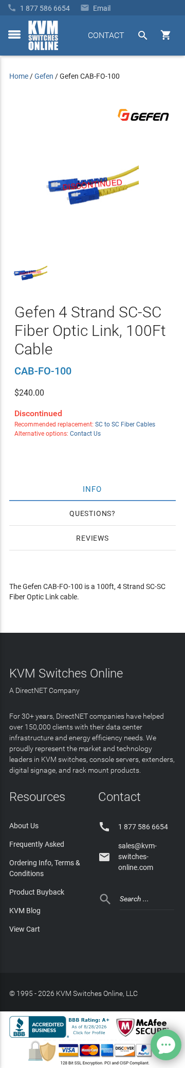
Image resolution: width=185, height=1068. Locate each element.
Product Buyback (36, 892)
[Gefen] (143, 123)
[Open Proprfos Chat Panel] (166, 1044)
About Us (24, 826)
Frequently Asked (36, 844)
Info (93, 488)
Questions (90, 513)
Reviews (92, 538)
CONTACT (106, 35)
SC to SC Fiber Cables (125, 424)
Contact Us (85, 433)
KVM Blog (25, 910)
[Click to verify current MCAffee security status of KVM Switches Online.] (144, 1037)
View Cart (24, 929)
